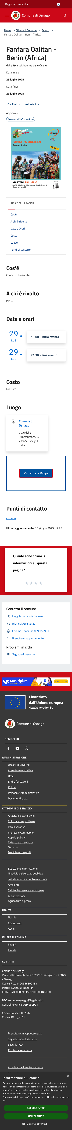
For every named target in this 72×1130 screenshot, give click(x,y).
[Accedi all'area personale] (58, 4)
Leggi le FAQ (15, 1044)
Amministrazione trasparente (25, 1067)
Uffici (11, 776)
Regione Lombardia (16, 4)
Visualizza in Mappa (36, 473)
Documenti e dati (18, 798)
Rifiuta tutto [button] (36, 1116)
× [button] (68, 1076)
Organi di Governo (19, 765)
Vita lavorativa (16, 827)
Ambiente (14, 885)
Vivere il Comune (26, 30)
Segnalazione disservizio (22, 1039)
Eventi (45, 30)
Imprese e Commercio (21, 832)
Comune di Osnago (26, 423)
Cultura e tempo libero (21, 821)
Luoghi (12, 944)
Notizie (12, 917)
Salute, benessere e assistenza (26, 890)
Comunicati (14, 923)
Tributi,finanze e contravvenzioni (27, 879)
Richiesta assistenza (20, 1050)
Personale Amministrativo (23, 793)
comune (11, 518)
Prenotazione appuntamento (25, 1033)
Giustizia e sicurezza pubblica (25, 873)
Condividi (13, 104)
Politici (12, 787)
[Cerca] (65, 15)
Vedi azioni (30, 104)
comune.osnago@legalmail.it (26, 1000)
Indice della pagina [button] (22, 203)
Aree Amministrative (20, 770)
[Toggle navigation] (7, 15)
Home (7, 30)
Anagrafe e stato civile (21, 815)
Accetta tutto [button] (36, 1107)
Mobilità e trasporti (19, 852)
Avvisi (11, 928)
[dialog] (36, 1101)
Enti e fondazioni (18, 781)
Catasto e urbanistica (20, 842)
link (4, 1100)
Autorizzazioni (16, 896)
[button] (36, 1124)
